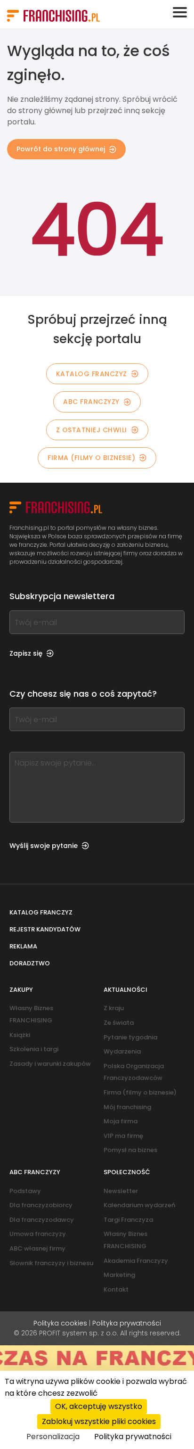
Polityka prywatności (126, 1323)
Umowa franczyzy (37, 1233)
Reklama (23, 946)
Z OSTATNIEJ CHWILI (91, 430)
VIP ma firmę (123, 1135)
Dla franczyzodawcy (41, 1219)
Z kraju (114, 1008)
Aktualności (125, 989)
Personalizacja (53, 1436)
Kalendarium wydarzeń (139, 1205)
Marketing (119, 1274)
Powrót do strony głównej (60, 149)
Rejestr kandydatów (45, 929)
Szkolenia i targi (33, 1049)
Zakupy (21, 989)
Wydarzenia (122, 1051)
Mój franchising (127, 1107)
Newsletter (121, 1190)
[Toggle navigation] (180, 12)
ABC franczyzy (91, 401)
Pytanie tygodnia (130, 1037)
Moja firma (120, 1121)
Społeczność (127, 1172)
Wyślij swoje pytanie (43, 845)
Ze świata (119, 1022)
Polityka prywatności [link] (132, 1436)
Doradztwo (29, 963)
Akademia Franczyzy (136, 1260)
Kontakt (116, 1289)
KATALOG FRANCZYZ (91, 374)
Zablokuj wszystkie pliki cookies (99, 1421)
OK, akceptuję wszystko (98, 1406)
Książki (19, 1034)
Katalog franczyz (41, 912)
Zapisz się (25, 653)
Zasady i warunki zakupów (50, 1063)
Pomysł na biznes (130, 1149)
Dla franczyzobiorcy (41, 1205)
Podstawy (25, 1190)
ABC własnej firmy (37, 1248)
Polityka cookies (60, 1323)
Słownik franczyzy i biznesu (51, 1263)
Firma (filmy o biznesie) (91, 457)
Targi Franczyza (128, 1219)
